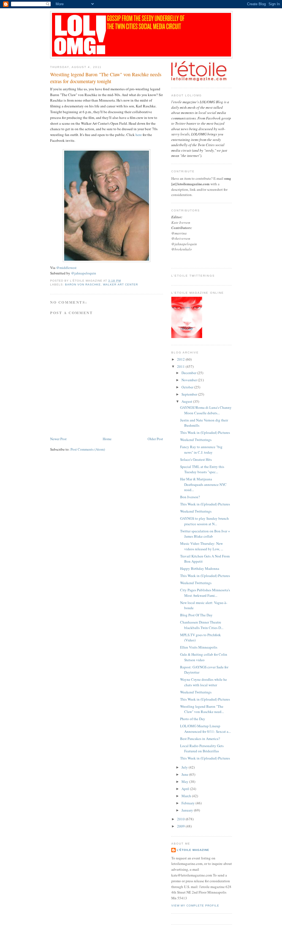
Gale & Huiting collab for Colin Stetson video (203, 657)
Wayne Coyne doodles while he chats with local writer (203, 682)
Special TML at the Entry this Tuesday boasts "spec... (202, 469)
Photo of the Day (192, 718)
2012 (181, 359)
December (189, 372)
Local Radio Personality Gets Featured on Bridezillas (202, 748)
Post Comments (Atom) (87, 449)
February (188, 803)
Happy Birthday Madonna (199, 568)
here (138, 134)
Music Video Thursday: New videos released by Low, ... (201, 546)
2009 (181, 826)
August (187, 401)
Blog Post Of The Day (196, 614)
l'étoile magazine (193, 849)
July (185, 767)
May (185, 781)
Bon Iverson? (190, 496)
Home (107, 438)
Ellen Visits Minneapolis (198, 647)
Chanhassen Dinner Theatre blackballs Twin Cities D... (201, 625)
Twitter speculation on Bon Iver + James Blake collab (205, 534)
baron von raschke (83, 284)
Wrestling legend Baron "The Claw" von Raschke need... (202, 709)
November (189, 379)
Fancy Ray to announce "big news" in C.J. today (201, 449)
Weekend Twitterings (196, 439)
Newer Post (58, 438)
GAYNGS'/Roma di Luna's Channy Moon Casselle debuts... (206, 410)
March (186, 795)
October (187, 387)
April (185, 788)
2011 (181, 366)
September (189, 394)
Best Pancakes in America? (200, 738)
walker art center (120, 284)
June (185, 774)
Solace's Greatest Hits (196, 459)
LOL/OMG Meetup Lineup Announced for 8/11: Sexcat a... (205, 728)
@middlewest (66, 267)
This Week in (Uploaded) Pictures (205, 432)
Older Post (155, 438)
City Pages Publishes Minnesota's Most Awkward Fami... (205, 592)
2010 (181, 818)
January (187, 810)
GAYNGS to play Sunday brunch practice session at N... (204, 521)
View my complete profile (195, 905)
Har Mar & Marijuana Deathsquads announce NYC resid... (203, 484)
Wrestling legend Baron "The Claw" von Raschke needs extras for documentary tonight (105, 78)
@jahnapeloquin (83, 273)
